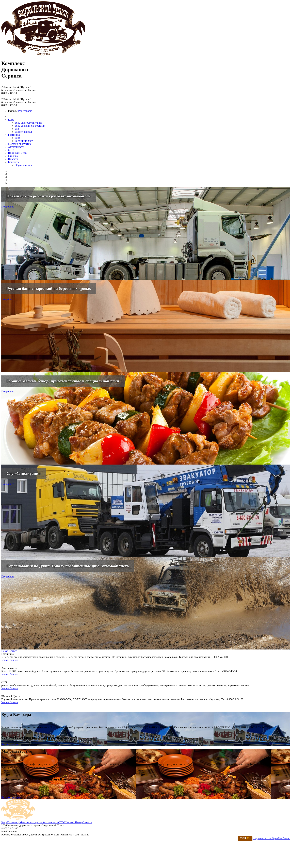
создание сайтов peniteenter (271, 838)
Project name (25, 110)
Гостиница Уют (24, 140)
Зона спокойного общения (30, 125)
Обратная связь (23, 165)
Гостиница (14, 134)
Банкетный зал (23, 131)
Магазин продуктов (19, 143)
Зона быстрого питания (28, 122)
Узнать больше (9, 660)
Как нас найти (9, 744)
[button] (5, 650)
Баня (17, 137)
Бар (17, 128)
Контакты (13, 162)
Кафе (11, 119)
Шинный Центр (17, 152)
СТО (11, 149)
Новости (13, 159)
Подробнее (7, 206)
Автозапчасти (16, 146)
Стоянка (13, 156)
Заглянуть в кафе (11, 797)
